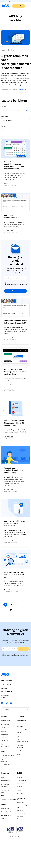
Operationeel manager (5, 760)
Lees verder (22, 89)
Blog (2, 777)
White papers (5, 780)
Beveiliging (21, 798)
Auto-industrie (21, 751)
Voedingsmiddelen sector (22, 731)
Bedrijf (19, 773)
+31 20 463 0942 (20, 1)
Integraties (4, 740)
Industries (20, 716)
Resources (5, 773)
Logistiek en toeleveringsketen (22, 740)
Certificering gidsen (5, 791)
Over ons (19, 777)
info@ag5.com (10, 1)
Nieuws (19, 790)
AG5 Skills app (5, 727)
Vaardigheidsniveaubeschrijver (7, 799)
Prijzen (3, 731)
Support (4, 804)
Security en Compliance (20, 818)
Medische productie (20, 746)
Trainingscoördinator (7, 755)
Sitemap (19, 786)
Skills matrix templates (5, 785)
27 (11, 610)
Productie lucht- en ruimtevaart (22, 722)
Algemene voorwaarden (21, 812)
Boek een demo (18, 6)
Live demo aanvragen (4, 736)
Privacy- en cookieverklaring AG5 (22, 805)
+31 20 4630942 (6, 684)
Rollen (3, 751)
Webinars (4, 796)
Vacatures (20, 793)
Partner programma (5, 745)
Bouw (18, 754)
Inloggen (3, 1)
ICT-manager (5, 765)
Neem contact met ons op (21, 782)
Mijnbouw (20, 736)
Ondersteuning (6, 815)
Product (4, 716)
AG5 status (4, 819)
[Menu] (28, 6)
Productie (20, 726)
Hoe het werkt (5, 720)
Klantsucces (5, 808)
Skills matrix (5, 724)
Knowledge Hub (6, 812)
